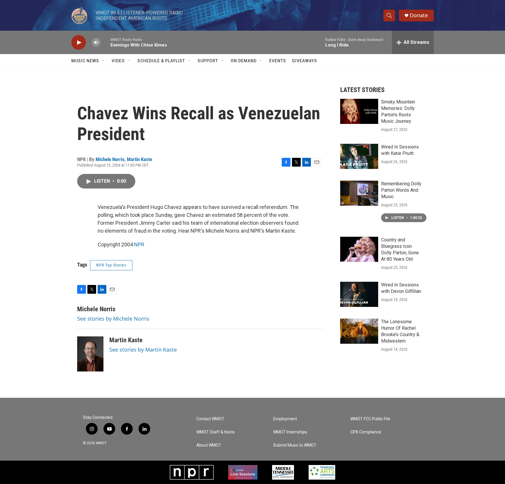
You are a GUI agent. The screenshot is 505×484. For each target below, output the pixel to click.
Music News (85, 60)
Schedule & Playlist (161, 60)
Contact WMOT (210, 419)
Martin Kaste (139, 159)
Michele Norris (110, 159)
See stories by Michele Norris (113, 318)
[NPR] (192, 472)
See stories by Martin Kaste (143, 349)
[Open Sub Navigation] (103, 60)
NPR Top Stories (111, 265)
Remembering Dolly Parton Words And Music (401, 190)
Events (277, 60)
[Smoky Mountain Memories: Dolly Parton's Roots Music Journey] (359, 111)
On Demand (244, 60)
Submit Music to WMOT (295, 445)
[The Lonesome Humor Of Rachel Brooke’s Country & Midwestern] (359, 331)
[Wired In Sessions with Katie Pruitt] (359, 156)
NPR (139, 244)
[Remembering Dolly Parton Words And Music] (359, 193)
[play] (78, 42)
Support (208, 60)
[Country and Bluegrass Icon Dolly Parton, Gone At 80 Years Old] (359, 249)
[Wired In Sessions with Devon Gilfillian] (359, 294)
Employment (285, 419)
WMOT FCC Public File (370, 419)
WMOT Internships (290, 432)
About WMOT (208, 445)
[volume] (96, 42)
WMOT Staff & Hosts (215, 432)
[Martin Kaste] (90, 353)
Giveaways (304, 60)
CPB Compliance (365, 432)
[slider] (105, 42)
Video (118, 60)
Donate (419, 15)
